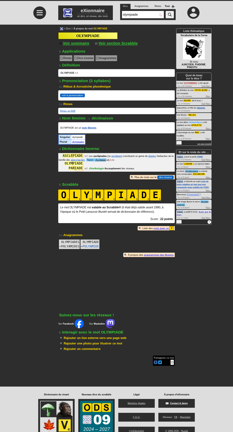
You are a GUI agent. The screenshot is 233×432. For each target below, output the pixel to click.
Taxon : (96, 160)
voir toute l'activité (204, 144)
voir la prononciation (72, 95)
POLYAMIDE (91, 246)
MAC (197, 132)
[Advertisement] (39, 55)
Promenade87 (193, 194)
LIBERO (188, 164)
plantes (152, 156)
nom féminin (89, 127)
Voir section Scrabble (118, 43)
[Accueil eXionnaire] (61, 28)
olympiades (78, 141)
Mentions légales (136, 403)
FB (175, 417)
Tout (203, 86)
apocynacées (78, 160)
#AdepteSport (195, 122)
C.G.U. (136, 417)
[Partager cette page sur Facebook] (155, 362)
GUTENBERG (190, 83)
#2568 (200, 157)
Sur (66, 323)
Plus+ (208, 86)
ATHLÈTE (196, 125)
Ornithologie (96, 168)
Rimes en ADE (68, 111)
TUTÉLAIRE (201, 90)
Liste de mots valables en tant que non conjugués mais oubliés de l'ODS (193, 184)
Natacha (201, 108)
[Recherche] (170, 14)
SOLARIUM (199, 174)
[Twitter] (160, 363)
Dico (68, 28)
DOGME (187, 100)
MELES (192, 115)
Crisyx (180, 157)
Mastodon (185, 417)
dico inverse (165, 177)
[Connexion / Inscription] (193, 12)
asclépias (116, 156)
